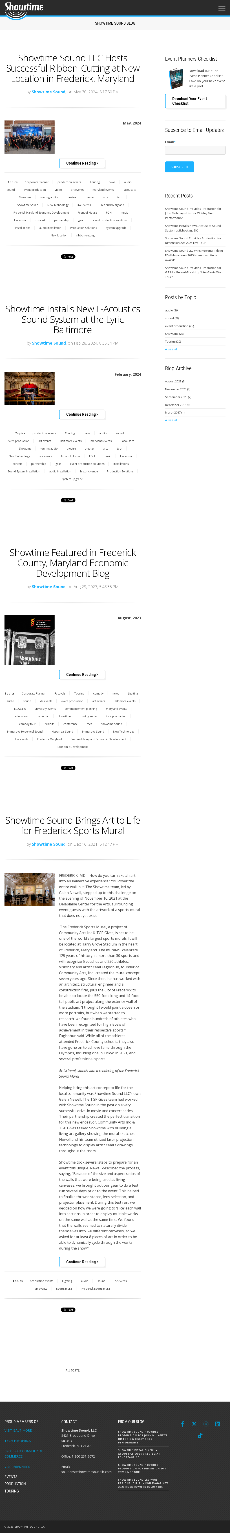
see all (172, 349)
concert (40, 220)
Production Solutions (83, 228)
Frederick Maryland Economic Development (41, 212)
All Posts (73, 1370)
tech (119, 197)
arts (105, 197)
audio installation (50, 228)
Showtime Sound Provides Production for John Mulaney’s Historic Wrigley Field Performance (193, 213)
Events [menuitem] (11, 1476)
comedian (43, 716)
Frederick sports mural (96, 1289)
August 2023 (175, 381)
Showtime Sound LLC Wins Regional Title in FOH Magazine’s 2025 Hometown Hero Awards (194, 255)
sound (11, 190)
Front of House (87, 212)
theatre (71, 197)
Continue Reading (81, 163)
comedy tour (27, 724)
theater (89, 197)
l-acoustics (129, 190)
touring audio (49, 197)
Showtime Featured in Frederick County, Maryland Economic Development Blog (72, 562)
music (124, 212)
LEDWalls (20, 709)
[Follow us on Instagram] (205, 1423)
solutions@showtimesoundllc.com (86, 1472)
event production (35, 190)
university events (45, 709)
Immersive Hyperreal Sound (25, 731)
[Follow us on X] (194, 1423)
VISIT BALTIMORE (18, 1430)
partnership (61, 220)
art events (77, 190)
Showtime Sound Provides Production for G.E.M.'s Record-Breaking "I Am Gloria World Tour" (194, 272)
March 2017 (174, 412)
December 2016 (177, 405)
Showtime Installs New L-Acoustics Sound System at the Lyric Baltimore (72, 319)
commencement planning (81, 709)
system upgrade (116, 228)
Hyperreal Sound (62, 731)
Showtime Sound (48, 91)
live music (20, 220)
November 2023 (177, 389)
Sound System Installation (24, 471)
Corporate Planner (37, 182)
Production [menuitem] (15, 1484)
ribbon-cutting (85, 235)
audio (128, 182)
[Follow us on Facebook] (182, 1423)
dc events (46, 701)
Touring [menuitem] (11, 1491)
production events (69, 182)
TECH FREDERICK (17, 1441)
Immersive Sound (93, 731)
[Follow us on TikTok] (200, 1435)
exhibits (49, 724)
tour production (116, 716)
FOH (109, 212)
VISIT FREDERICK (17, 1466)
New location (59, 235)
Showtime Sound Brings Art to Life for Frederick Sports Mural (72, 825)
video (58, 190)
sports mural (64, 1289)
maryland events (103, 190)
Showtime (25, 197)
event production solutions (110, 220)
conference (70, 724)
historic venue (89, 471)
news (112, 182)
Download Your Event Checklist (189, 101)
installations (22, 228)
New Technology (58, 205)
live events (84, 205)
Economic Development (73, 747)
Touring (95, 182)
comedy (98, 693)
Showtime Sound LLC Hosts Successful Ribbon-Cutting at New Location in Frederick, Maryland (72, 68)
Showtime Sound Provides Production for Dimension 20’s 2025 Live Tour (193, 240)
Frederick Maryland (112, 205)
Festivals (60, 693)
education (21, 716)
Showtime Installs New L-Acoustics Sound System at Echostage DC (193, 228)
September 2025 (178, 397)
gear (81, 220)
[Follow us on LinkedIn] (217, 1423)
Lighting (133, 693)
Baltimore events (71, 441)
